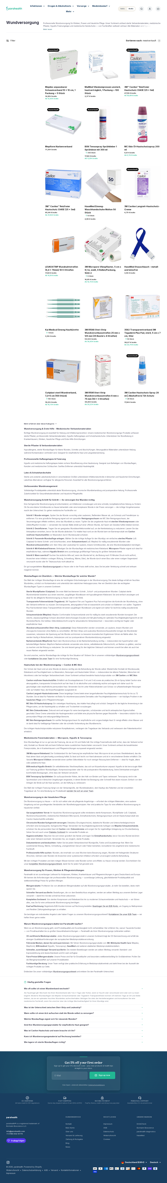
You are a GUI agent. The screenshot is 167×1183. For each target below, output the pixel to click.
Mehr (68, 11)
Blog (67, 1143)
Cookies (106, 1139)
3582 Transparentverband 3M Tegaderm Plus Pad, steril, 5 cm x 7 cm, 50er (142, 332)
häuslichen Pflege (33, 700)
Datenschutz (108, 1131)
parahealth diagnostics (146, 1131)
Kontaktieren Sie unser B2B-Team (123, 914)
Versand (54, 1170)
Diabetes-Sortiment (57, 832)
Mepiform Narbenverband (58, 146)
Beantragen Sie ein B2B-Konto (105, 906)
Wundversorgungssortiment (127, 655)
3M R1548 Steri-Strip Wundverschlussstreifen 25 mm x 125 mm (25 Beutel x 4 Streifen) (102, 332)
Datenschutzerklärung (96, 1085)
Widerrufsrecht (109, 1135)
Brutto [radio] (131, 9)
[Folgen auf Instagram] (8, 1162)
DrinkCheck (141, 1124)
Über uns (69, 1131)
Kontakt (69, 1124)
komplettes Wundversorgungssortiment (45, 864)
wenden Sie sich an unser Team (80, 791)
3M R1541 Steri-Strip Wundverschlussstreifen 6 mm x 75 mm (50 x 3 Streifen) (102, 395)
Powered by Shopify (33, 1167)
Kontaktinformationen (70, 1170)
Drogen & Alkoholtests (59, 6)
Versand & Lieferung (74, 1135)
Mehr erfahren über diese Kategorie (39, 424)
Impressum (107, 1124)
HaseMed (140, 1135)
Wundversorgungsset (52, 567)
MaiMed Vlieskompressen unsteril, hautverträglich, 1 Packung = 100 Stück (103, 90)
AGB (105, 1128)
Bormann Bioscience (145, 1128)
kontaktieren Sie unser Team (40, 659)
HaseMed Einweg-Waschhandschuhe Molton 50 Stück (100, 209)
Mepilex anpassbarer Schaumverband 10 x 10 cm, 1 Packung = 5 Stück (60, 90)
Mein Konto (70, 1128)
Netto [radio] (122, 9)
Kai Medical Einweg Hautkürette (62, 329)
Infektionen (36, 6)
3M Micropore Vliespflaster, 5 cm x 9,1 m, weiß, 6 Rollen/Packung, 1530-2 (103, 269)
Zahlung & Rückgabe (74, 1139)
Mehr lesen (47, 29)
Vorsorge (82, 6)
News (68, 1147)
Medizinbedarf (99, 6)
